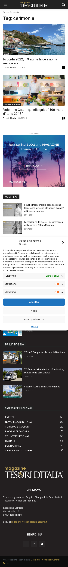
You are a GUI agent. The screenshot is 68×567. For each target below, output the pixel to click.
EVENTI (6, 54)
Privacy (34, 326)
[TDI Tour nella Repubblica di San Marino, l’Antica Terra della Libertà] (12, 374)
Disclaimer (35, 559)
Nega (34, 310)
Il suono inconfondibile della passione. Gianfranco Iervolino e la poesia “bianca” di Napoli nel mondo (44, 208)
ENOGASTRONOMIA (12, 104)
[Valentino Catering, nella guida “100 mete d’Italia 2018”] (34, 90)
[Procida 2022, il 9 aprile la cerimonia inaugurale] (34, 39)
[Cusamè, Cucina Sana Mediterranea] (12, 391)
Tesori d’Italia (9, 67)
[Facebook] (26, 544)
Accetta (34, 302)
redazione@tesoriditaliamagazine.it (29, 521)
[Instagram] (34, 544)
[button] (63, 242)
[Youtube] (42, 544)
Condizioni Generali (51, 559)
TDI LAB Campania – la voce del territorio (44, 352)
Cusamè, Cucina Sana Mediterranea (42, 386)
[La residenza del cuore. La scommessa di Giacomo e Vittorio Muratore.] (12, 227)
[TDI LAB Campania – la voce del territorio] (12, 357)
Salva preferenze (34, 319)
